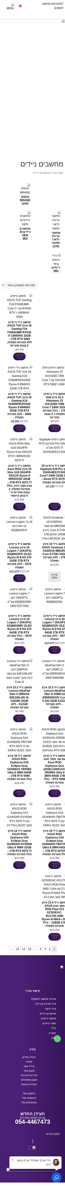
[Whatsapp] (22, 980)
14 (17, 949)
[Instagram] (36, 980)
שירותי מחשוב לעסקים (43, 998)
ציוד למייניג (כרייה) (46, 1003)
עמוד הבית (57, 173)
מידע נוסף (54, 576)
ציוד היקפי (50, 1008)
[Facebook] (42, 980)
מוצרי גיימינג (49, 1023)
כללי (53, 1028)
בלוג (53, 1037)
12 (29, 949)
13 (23, 949)
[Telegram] (29, 980)
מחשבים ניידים (48, 1013)
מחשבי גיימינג (48, 1018)
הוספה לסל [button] (19, 356)
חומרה (52, 1033)
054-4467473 (32, 1121)
